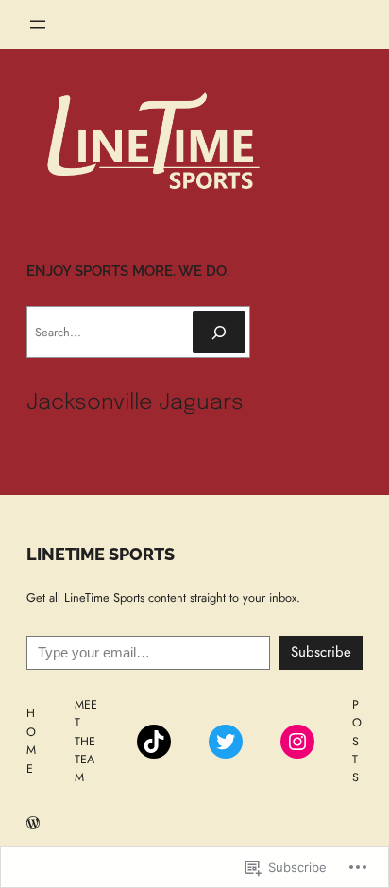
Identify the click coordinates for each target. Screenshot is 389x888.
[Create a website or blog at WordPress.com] (33, 824)
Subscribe (321, 651)
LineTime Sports (100, 554)
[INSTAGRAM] (297, 742)
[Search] (219, 332)
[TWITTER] (226, 742)
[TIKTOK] (154, 742)
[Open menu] (37, 24)
